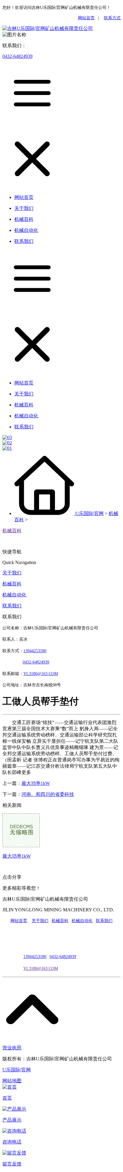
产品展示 (11, 1119)
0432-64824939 (17, 56)
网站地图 (11, 1080)
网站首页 (86, 18)
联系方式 (112, 18)
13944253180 (34, 651)
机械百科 (11, 530)
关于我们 (11, 572)
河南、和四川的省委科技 (47, 794)
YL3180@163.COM (40, 968)
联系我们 (11, 605)
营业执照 (11, 1047)
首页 (7, 1097)
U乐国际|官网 (89, 513)
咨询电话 (11, 1141)
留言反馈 (11, 1163)
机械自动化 (14, 594)
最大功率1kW (35, 783)
